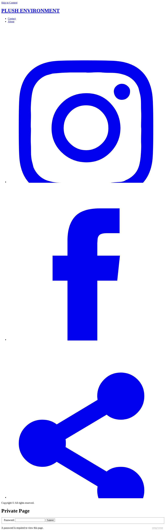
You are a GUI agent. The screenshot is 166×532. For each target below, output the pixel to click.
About (11, 21)
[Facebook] (86, 339)
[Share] (86, 497)
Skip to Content (9, 2)
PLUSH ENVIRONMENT (30, 10)
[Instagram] (86, 181)
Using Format (157, 528)
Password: (9, 520)
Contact (12, 18)
